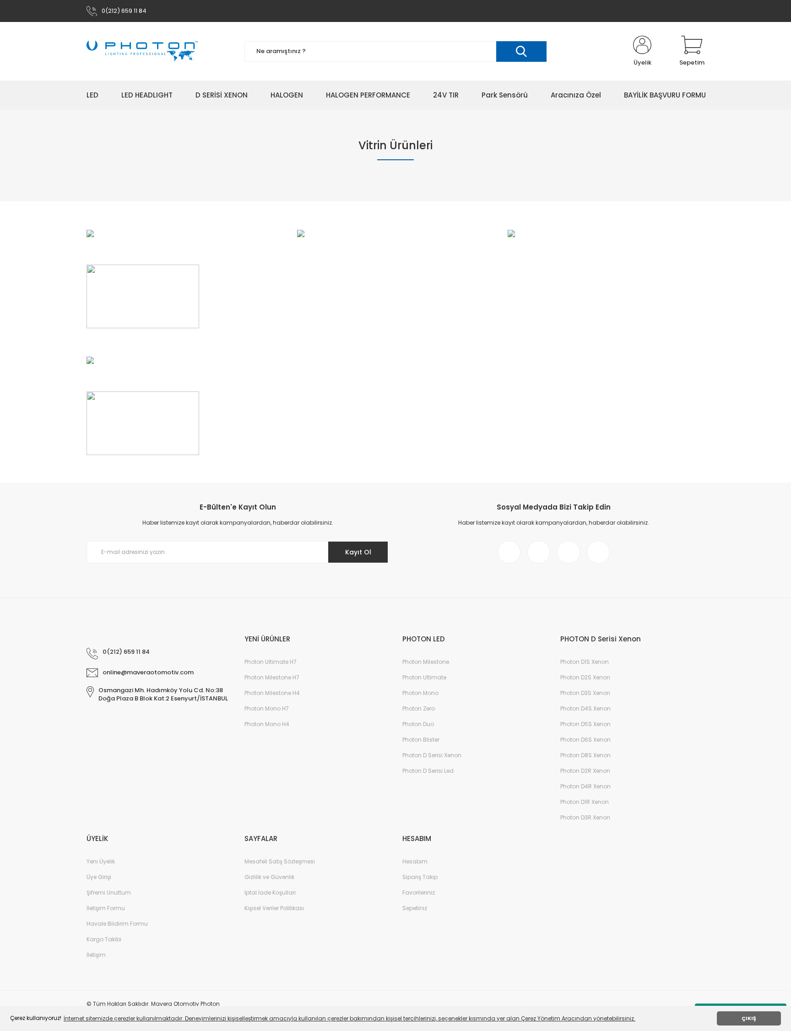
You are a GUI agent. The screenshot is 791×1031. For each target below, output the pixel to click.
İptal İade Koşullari (270, 892)
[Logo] (142, 51)
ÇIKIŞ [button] (749, 1018)
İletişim (96, 955)
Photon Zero (418, 708)
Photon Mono (420, 693)
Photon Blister (420, 739)
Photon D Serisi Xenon (431, 755)
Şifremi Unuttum (109, 892)
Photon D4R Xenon (585, 786)
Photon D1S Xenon (584, 662)
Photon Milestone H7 (271, 677)
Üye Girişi (99, 877)
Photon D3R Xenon (585, 817)
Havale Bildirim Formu (117, 924)
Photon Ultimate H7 (270, 662)
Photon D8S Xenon (585, 755)
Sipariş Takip (420, 877)
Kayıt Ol (358, 552)
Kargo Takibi (104, 939)
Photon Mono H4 (266, 724)
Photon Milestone (425, 662)
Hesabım (415, 861)
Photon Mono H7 (266, 708)
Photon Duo (418, 724)
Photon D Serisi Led (428, 771)
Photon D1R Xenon (584, 802)
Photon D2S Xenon (585, 677)
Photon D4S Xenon (585, 708)
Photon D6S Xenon (585, 739)
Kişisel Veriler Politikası (274, 908)
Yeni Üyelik (101, 861)
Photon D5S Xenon (585, 724)
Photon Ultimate (424, 677)
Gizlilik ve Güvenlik (269, 877)
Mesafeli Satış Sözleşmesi (279, 861)
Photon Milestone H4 (272, 693)
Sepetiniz (414, 908)
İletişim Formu (106, 908)
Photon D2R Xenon (585, 771)
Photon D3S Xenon (585, 693)
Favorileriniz (418, 892)
